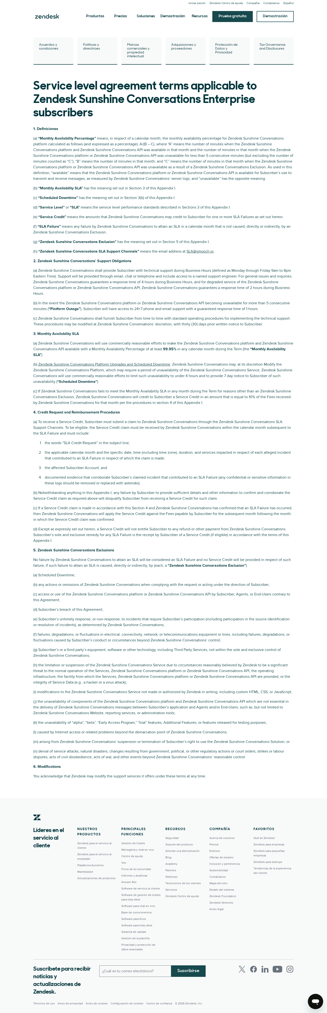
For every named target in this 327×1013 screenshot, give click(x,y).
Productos (95, 16)
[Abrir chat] (315, 1001)
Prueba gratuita (233, 16)
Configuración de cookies (127, 1003)
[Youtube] (277, 969)
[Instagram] (290, 969)
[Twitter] (242, 969)
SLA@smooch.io (200, 251)
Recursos (200, 16)
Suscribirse (188, 971)
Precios (120, 16)
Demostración (172, 16)
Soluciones (146, 16)
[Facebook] (253, 969)
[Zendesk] (37, 824)
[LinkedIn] (265, 969)
